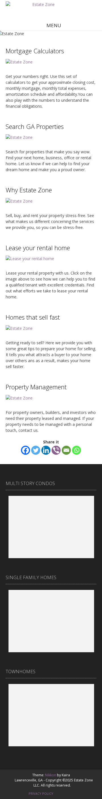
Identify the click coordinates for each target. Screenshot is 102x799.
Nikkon (50, 775)
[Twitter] (35, 450)
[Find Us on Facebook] (68, 792)
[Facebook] (25, 450)
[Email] (66, 450)
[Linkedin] (45, 450)
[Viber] (56, 450)
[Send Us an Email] (62, 792)
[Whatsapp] (76, 450)
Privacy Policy (41, 793)
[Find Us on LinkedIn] (74, 792)
